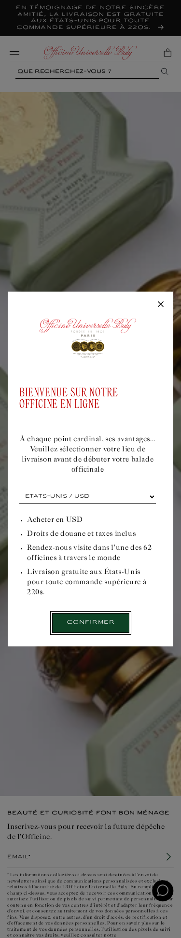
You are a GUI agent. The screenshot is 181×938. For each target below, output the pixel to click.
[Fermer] (161, 304)
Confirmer (91, 622)
